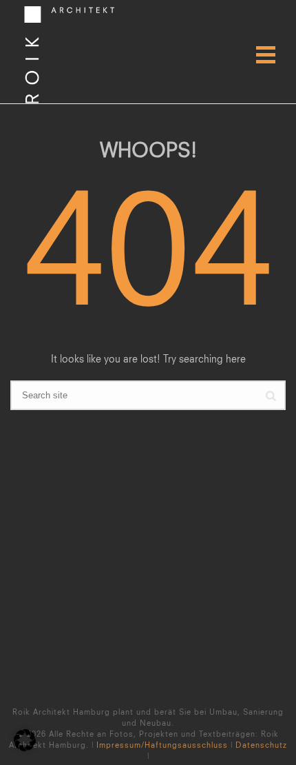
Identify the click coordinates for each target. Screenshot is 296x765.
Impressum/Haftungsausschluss (162, 744)
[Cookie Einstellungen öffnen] (25, 747)
